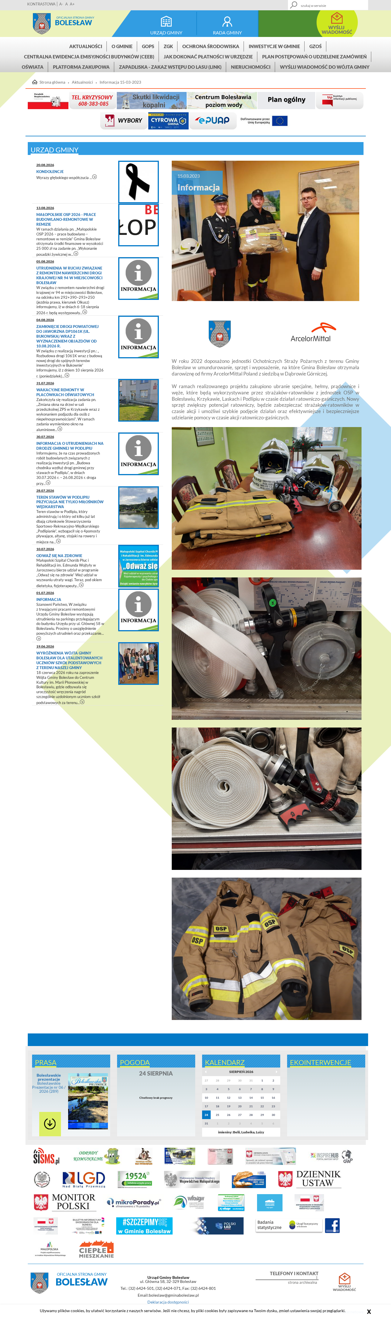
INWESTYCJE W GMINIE (274, 46)
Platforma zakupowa (81, 67)
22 (262, 1106)
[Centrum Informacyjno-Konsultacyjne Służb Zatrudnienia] (135, 1187)
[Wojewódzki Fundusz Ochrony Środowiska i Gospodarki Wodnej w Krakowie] (189, 1210)
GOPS (148, 46)
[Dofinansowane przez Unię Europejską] (264, 121)
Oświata (33, 67)
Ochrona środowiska (210, 46)
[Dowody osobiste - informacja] (220, 1163)
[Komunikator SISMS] (46, 1163)
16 (273, 1097)
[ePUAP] (213, 121)
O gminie (122, 46)
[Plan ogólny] (286, 100)
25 (217, 1114)
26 (228, 1114)
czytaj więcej (94, 176)
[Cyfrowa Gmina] (168, 121)
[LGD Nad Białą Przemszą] (84, 1187)
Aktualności (85, 46)
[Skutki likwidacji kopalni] (152, 100)
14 (251, 1097)
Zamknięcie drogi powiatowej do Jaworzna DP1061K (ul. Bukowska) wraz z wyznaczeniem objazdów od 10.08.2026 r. (67, 336)
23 (273, 1106)
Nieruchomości (250, 67)
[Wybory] (124, 121)
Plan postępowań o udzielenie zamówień (314, 56)
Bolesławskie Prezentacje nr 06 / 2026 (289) (49, 1083)
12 (228, 1097)
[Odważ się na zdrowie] (138, 566)
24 (206, 1114)
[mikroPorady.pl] (133, 1210)
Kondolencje (50, 171)
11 (217, 1097)
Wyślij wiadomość (344, 1288)
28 (251, 1114)
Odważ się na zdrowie (59, 555)
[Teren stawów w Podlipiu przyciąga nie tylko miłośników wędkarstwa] (138, 507)
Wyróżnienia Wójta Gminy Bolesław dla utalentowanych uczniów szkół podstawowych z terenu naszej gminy (69, 660)
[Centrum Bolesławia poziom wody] (222, 100)
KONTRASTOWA (41, 4)
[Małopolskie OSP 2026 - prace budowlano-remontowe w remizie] (138, 225)
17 (206, 1106)
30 (273, 1114)
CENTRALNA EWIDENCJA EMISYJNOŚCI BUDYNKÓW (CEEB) (89, 56)
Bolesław (73, 22)
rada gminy (227, 32)
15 (262, 1097)
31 (206, 1123)
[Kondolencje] (138, 182)
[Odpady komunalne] (97, 1163)
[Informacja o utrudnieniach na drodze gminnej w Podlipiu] (138, 454)
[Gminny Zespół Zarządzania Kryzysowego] (92, 100)
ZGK (168, 46)
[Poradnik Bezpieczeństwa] (48, 100)
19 (228, 1106)
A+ (72, 4)
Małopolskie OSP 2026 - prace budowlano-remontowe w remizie (66, 219)
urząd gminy (166, 32)
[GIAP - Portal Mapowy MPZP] (331, 1163)
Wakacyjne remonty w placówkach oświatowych (65, 392)
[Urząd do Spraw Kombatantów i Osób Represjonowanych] (42, 1187)
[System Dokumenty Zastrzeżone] (249, 1187)
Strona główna (42, 23)
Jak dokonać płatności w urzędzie (208, 56)
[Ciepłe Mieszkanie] (96, 1256)
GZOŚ (315, 46)
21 (251, 1106)
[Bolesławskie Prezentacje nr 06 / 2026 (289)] (88, 1128)
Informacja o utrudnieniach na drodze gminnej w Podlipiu (70, 446)
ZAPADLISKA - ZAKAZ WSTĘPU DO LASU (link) (170, 67)
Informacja (49, 599)
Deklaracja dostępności (168, 1302)
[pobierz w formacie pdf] (50, 1124)
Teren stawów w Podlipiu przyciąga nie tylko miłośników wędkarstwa (70, 502)
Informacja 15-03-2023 (120, 82)
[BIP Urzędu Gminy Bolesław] (340, 100)
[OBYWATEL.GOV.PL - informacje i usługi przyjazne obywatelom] (270, 1163)
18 (217, 1106)
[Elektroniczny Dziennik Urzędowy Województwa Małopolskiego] (192, 1187)
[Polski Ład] (214, 1233)
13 (240, 1097)
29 (262, 1114)
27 (240, 1114)
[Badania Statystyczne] (289, 1233)
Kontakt (322, 3)
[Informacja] (138, 610)
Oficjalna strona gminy (75, 17)
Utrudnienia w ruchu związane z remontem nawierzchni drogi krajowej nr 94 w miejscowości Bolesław (69, 275)
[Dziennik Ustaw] (309, 1187)
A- (61, 4)
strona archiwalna (302, 1282)
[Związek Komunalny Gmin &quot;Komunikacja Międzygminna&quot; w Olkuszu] (180, 1163)
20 (240, 1106)
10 (206, 1097)
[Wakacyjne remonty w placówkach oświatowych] (138, 400)
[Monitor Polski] (64, 1210)
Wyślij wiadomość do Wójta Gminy (325, 67)
